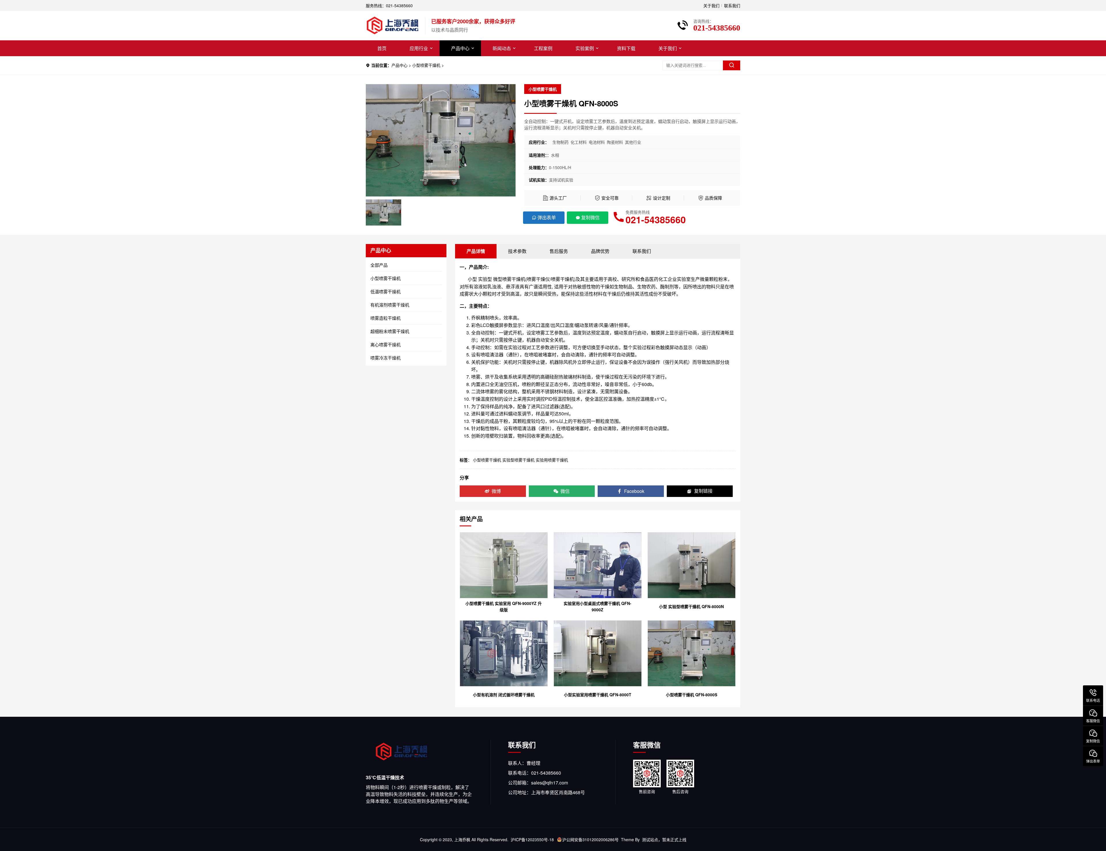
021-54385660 (656, 219)
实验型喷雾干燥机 (518, 460)
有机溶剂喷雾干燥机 (389, 305)
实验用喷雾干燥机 (552, 460)
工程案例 (543, 48)
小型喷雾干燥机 (426, 65)
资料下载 (626, 48)
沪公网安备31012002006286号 (590, 839)
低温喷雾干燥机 (385, 291)
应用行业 (419, 48)
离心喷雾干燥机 (385, 344)
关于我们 (711, 5)
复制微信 (590, 217)
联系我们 (732, 5)
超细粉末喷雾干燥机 (389, 331)
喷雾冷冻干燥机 (385, 358)
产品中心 (460, 48)
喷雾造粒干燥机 (385, 318)
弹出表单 (546, 217)
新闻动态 (502, 48)
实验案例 (584, 48)
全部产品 (379, 265)
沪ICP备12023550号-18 (532, 839)
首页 (382, 48)
